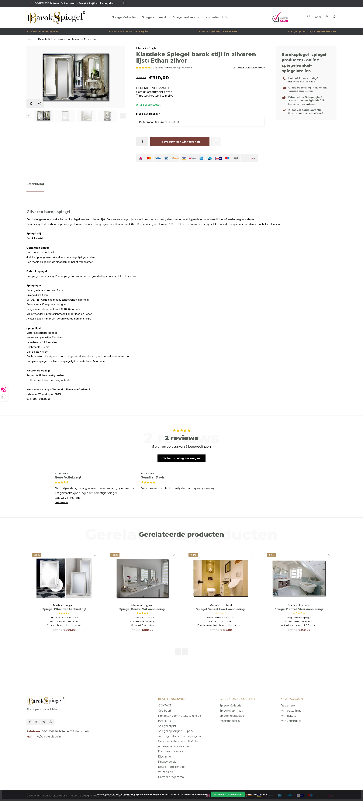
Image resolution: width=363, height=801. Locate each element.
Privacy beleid (167, 761)
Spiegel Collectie (124, 17)
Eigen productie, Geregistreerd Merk (314, 31)
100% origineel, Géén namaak (219, 31)
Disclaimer (165, 756)
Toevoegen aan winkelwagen (180, 141)
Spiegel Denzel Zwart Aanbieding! (142, 609)
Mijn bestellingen (292, 710)
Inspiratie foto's (217, 17)
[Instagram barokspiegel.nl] (36, 722)
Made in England (148, 48)
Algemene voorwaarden (174, 746)
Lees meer (61, 502)
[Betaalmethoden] (140, 158)
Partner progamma (171, 777)
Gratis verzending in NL (44, 31)
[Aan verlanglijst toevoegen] (216, 141)
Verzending (165, 772)
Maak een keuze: (147, 113)
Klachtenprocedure (170, 751)
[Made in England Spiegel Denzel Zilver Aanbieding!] (220, 578)
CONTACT (164, 705)
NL (124, 3)
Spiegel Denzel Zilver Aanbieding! (220, 609)
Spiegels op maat (154, 17)
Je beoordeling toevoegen (181, 458)
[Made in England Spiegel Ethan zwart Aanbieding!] (299, 578)
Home (29, 39)
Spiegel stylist (167, 726)
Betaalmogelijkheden (172, 766)
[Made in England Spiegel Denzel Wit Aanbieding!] (64, 578)
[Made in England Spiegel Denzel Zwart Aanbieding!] (142, 578)
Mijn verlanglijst (291, 721)
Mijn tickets (288, 715)
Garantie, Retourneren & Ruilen (178, 741)
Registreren (288, 705)
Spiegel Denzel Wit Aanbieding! (64, 609)
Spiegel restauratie (186, 17)
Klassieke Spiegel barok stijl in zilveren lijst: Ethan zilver (67, 39)
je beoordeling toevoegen (178, 67)
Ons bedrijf (165, 710)
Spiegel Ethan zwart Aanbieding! (299, 609)
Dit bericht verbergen (227, 794)
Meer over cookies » (257, 794)
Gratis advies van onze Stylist (130, 31)
